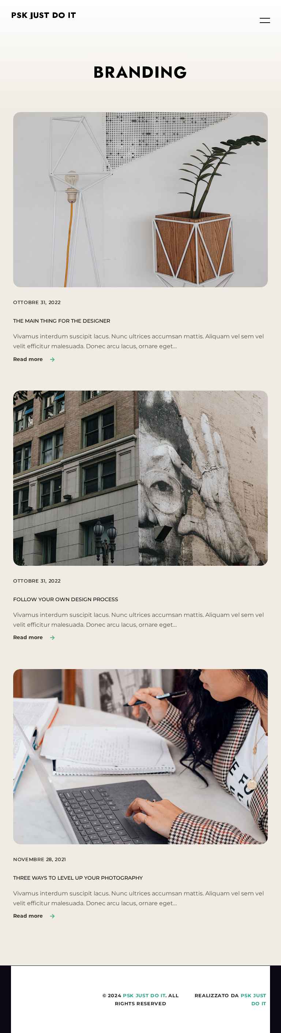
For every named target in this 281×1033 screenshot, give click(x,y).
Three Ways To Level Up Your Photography (78, 878)
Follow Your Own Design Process (65, 599)
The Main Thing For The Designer (61, 321)
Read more (28, 359)
